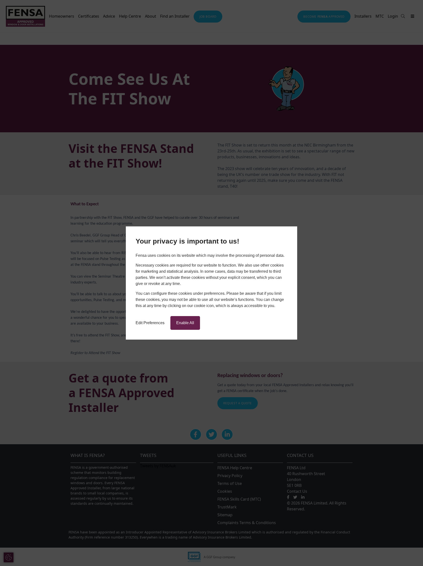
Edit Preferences (150, 323)
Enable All (185, 323)
